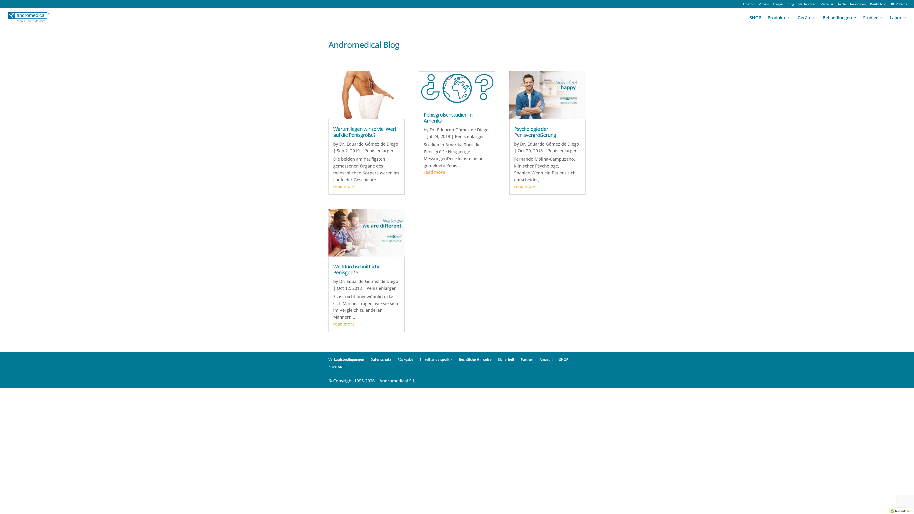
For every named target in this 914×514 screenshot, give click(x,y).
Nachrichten (807, 4)
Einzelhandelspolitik (436, 359)
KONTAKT (336, 367)
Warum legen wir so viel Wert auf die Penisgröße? (364, 132)
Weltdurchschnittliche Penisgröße (356, 269)
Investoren (858, 4)
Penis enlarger (379, 150)
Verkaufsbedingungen (346, 359)
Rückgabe (405, 359)
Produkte (777, 18)
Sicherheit (506, 359)
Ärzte (842, 4)
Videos (764, 4)
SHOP (755, 18)
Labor (896, 18)
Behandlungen (837, 18)
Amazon (748, 4)
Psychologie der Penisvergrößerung (535, 132)
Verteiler (827, 4)
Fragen (778, 4)
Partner (527, 359)
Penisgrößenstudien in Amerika (448, 117)
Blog (790, 4)
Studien (871, 18)
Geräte (804, 18)
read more (344, 186)
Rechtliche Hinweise (475, 359)
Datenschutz (381, 359)
